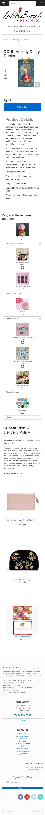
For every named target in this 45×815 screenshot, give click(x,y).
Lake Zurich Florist (22, 15)
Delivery (22, 741)
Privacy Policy (9, 811)
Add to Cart (22, 107)
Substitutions (22, 749)
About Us (22, 734)
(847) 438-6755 (22, 31)
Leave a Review (22, 751)
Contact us (22, 739)
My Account (22, 754)
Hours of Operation (22, 744)
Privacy (23, 746)
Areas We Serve (22, 736)
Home (6, 40)
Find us (23, 720)
